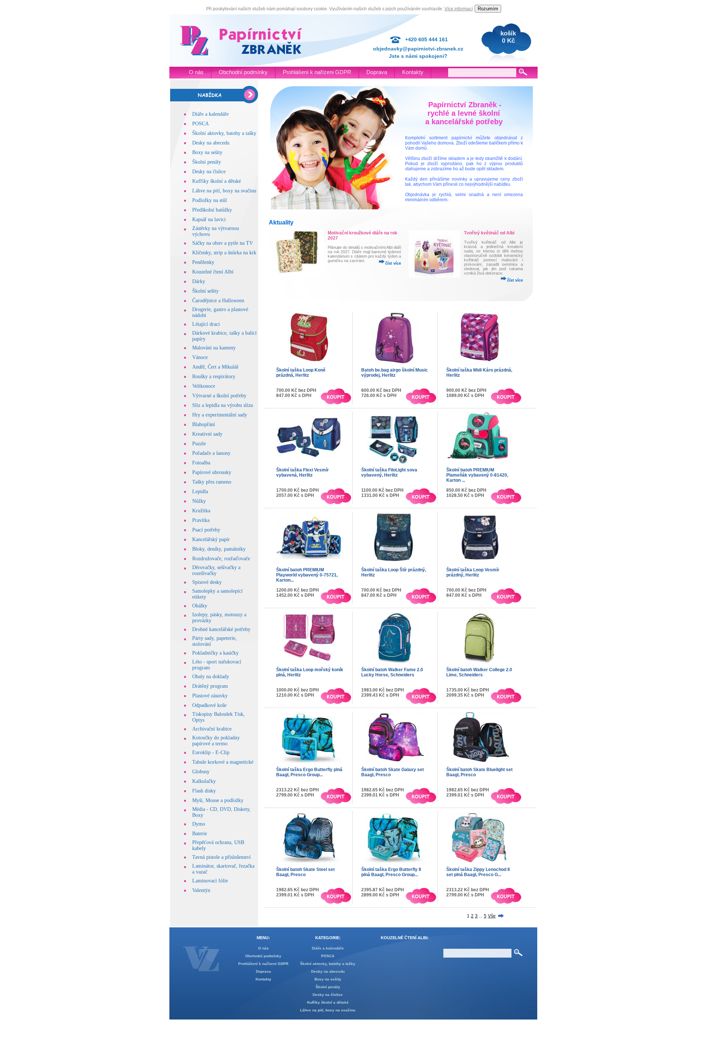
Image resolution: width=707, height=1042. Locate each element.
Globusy (201, 771)
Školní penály (206, 162)
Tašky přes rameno (211, 482)
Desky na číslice (209, 171)
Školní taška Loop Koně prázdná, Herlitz (301, 372)
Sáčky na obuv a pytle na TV (222, 243)
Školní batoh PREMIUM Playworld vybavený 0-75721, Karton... (307, 575)
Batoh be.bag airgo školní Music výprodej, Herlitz (394, 372)
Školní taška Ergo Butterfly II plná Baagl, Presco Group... (391, 872)
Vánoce (200, 357)
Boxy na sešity (207, 152)
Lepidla (200, 491)
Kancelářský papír (211, 539)
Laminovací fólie (210, 881)
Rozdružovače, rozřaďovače (221, 558)
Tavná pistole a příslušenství (221, 857)
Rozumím (488, 8)
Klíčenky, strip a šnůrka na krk (224, 252)
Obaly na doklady (210, 676)
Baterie (199, 833)
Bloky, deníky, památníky (219, 549)
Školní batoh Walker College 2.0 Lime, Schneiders (479, 672)
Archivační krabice (212, 729)
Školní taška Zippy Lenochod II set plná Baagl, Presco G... (478, 872)
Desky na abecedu (210, 143)
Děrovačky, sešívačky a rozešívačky (216, 570)
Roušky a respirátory (213, 376)
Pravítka (201, 520)
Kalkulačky (204, 781)
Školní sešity (205, 291)
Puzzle (199, 443)
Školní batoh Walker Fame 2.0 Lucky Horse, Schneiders (392, 672)
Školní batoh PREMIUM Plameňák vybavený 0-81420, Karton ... (477, 475)
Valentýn (201, 890)
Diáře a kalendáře (210, 114)
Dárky (198, 281)
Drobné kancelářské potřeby (221, 629)
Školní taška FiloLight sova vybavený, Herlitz (389, 472)
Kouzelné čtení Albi (212, 272)
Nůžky (199, 501)
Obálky (199, 606)
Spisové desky (207, 582)
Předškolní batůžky (212, 210)
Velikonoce (203, 386)
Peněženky (203, 262)
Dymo (198, 824)
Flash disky (204, 791)
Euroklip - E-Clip (210, 752)
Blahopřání (203, 424)
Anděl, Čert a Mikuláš (215, 367)
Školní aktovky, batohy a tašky (224, 133)
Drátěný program (210, 686)
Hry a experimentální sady (219, 415)
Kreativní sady (207, 434)
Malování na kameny (214, 348)
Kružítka (201, 510)
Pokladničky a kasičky (215, 653)
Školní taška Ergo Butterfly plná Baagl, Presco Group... (309, 772)
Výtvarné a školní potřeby (219, 395)
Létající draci (206, 324)
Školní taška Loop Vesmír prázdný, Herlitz (472, 572)
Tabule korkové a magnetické (222, 762)
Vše (492, 916)
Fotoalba (201, 463)
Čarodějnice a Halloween (218, 300)
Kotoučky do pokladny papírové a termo (216, 740)
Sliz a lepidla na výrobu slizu (222, 405)
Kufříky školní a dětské (216, 181)
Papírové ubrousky (211, 472)
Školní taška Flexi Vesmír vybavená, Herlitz (302, 472)
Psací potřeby (206, 530)
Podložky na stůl (209, 200)
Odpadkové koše (209, 705)
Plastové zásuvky (210, 695)
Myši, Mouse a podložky (217, 800)
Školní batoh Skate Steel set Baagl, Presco (305, 872)
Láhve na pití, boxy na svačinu (224, 191)
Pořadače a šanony (211, 453)
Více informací (458, 8)
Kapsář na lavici (209, 219)
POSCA (200, 123)
